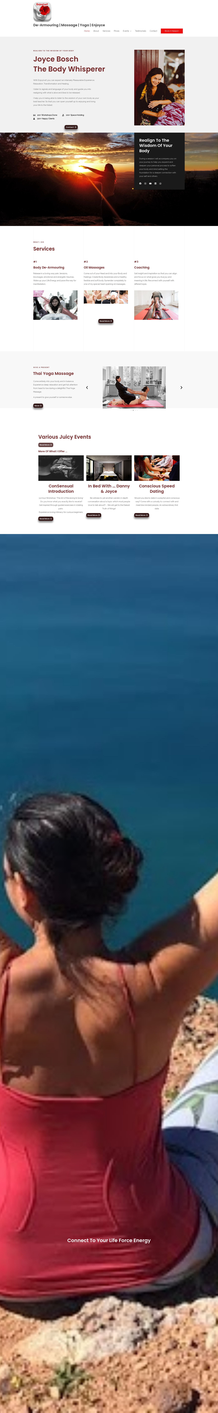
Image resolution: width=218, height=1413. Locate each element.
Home (87, 31)
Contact (153, 31)
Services (106, 31)
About (96, 31)
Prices (116, 31)
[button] (172, 31)
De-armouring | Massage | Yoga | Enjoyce (69, 25)
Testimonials (140, 31)
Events (126, 31)
